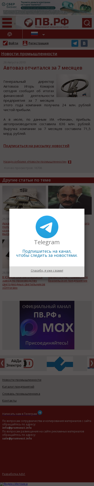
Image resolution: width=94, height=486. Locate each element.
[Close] (84, 209)
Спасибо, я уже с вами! (47, 270)
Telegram (47, 242)
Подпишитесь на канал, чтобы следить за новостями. (47, 253)
